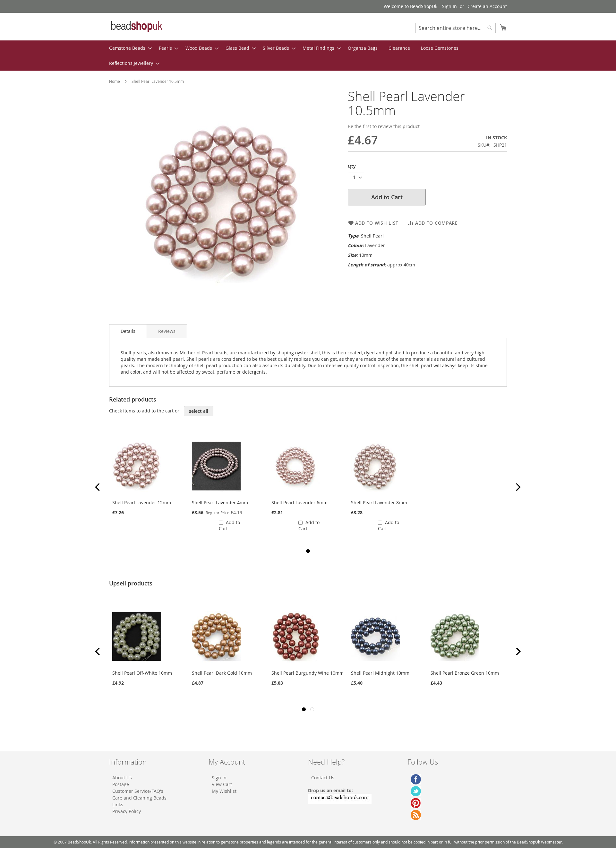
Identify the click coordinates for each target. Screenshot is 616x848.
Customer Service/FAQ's (137, 791)
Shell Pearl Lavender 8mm (379, 502)
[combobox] (455, 28)
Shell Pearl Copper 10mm (458, 673)
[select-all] (198, 411)
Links (117, 804)
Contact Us (322, 777)
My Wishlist (224, 791)
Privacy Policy (126, 811)
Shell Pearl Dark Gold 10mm (142, 673)
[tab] (128, 331)
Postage (120, 784)
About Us (122, 777)
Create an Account (487, 6)
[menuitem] (128, 48)
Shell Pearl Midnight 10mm (300, 673)
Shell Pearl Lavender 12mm (141, 502)
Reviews (166, 331)
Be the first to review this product (384, 126)
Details (128, 331)
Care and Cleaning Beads (139, 798)
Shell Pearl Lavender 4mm (220, 502)
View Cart (222, 784)
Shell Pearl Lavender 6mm (299, 502)
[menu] (308, 55)
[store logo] (136, 26)
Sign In (449, 6)
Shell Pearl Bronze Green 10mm (385, 673)
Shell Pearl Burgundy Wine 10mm (228, 673)
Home (114, 81)
